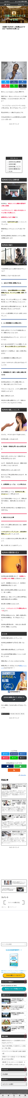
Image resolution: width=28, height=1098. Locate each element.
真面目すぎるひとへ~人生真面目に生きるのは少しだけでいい (13, 1042)
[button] (25, 944)
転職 (23, 713)
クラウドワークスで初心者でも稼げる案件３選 (14, 1052)
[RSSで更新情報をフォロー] (14, 770)
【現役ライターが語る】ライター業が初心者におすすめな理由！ (14, 1058)
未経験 (13, 713)
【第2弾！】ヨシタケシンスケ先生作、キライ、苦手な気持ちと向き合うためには (13, 1063)
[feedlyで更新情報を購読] (20, 766)
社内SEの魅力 (12, 164)
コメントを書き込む (14, 902)
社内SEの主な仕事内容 (15, 161)
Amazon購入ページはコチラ (14, 975)
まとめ (10, 171)
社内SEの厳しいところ (15, 166)
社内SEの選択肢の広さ (15, 169)
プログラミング (6, 713)
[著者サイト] (7, 766)
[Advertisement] (14, 45)
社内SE (18, 713)
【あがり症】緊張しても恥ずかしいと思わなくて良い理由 (14, 1047)
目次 (11, 158)
